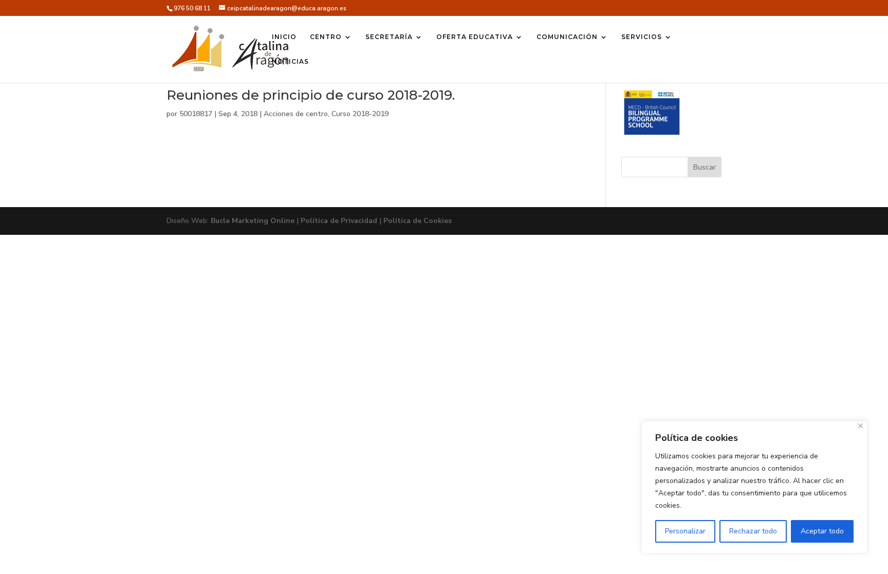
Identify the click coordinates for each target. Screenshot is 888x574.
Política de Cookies (417, 221)
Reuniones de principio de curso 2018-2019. (310, 95)
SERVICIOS (641, 37)
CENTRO (326, 37)
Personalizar (685, 531)
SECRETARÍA (389, 37)
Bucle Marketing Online (252, 221)
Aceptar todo (822, 531)
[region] (754, 487)
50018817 (195, 114)
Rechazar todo (753, 531)
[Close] (860, 425)
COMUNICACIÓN (567, 37)
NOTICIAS (290, 61)
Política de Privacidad (339, 221)
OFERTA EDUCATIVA (474, 37)
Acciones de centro (296, 114)
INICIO (284, 37)
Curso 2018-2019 (359, 114)
